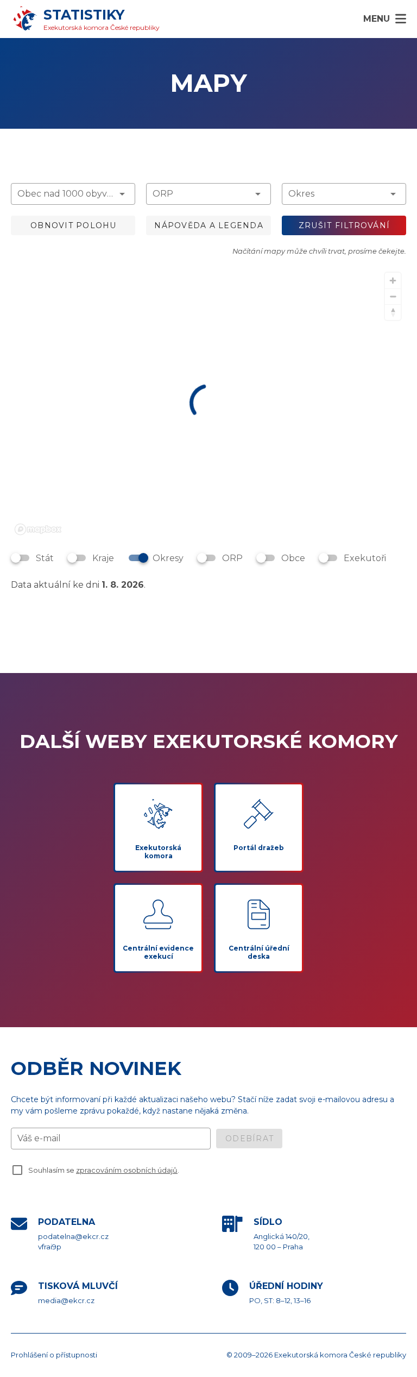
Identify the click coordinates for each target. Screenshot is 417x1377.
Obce (293, 558)
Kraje (103, 558)
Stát (45, 558)
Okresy (168, 558)
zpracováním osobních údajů (127, 1170)
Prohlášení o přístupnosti (54, 1354)
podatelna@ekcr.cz (73, 1236)
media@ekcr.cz (66, 1300)
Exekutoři (365, 558)
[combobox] (73, 194)
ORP (232, 558)
